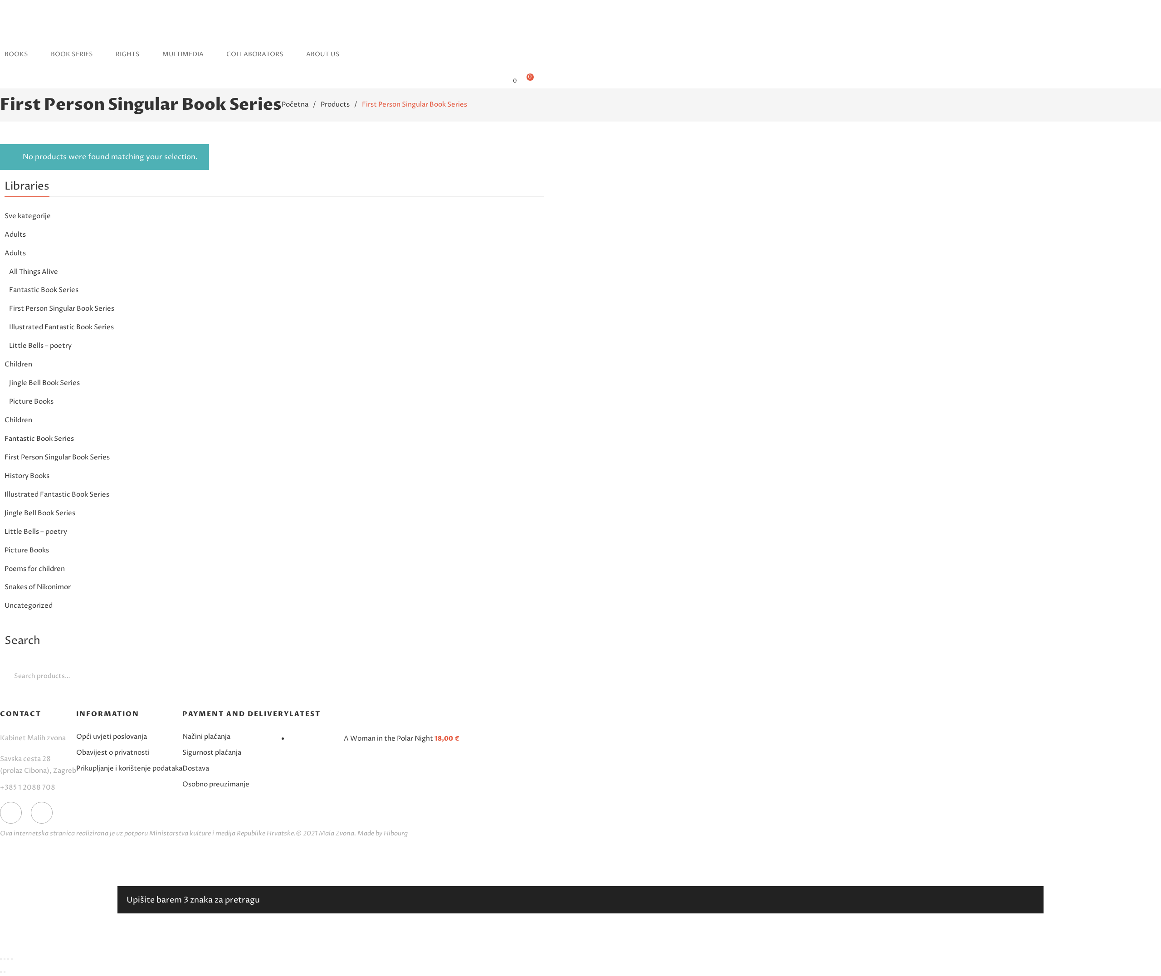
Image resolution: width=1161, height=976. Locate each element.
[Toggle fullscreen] (8, 959)
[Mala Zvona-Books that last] (17, 34)
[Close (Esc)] (1, 959)
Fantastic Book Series (43, 290)
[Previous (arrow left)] (1, 972)
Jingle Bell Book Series (44, 383)
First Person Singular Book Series (61, 308)
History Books (27, 476)
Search (535, 676)
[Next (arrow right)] (4, 972)
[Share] (4, 959)
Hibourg (396, 833)
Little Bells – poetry (40, 346)
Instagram (42, 813)
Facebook (11, 813)
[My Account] (500, 80)
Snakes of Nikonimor (38, 587)
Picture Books (31, 401)
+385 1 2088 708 (27, 787)
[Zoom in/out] (12, 959)
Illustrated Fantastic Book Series (61, 327)
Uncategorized (29, 605)
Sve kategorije (28, 216)
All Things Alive (33, 272)
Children (18, 364)
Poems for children (35, 569)
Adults (15, 234)
